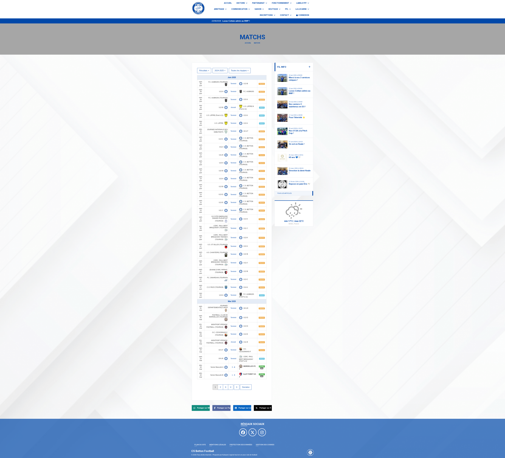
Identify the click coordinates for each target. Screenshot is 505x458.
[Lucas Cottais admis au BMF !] (282, 91)
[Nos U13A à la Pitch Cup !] (282, 131)
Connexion (303, 15)
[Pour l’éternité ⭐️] (282, 118)
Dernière (245, 387)
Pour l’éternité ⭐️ (297, 117)
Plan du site (200, 445)
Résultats (203, 70)
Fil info (281, 67)
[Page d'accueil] (310, 452)
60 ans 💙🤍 (295, 157)
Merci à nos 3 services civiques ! (299, 78)
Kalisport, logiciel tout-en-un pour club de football (239, 455)
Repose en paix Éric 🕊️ (299, 184)
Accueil (228, 3)
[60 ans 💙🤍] (282, 158)
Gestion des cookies (265, 445)
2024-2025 (219, 70)
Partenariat (258, 3)
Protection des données (241, 445)
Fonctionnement (280, 3)
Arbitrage (219, 9)
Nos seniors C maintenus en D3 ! (297, 105)
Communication (239, 9)
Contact (284, 15)
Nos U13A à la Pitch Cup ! (298, 132)
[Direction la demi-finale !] (282, 171)
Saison (258, 9)
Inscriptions (266, 15)
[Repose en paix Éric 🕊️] (282, 184)
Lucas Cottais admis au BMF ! (203, 21)
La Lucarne (301, 9)
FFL (287, 9)
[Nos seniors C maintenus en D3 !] (282, 104)
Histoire (240, 3)
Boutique (273, 9)
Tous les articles (284, 193)
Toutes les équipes (239, 70)
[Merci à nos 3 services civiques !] (282, 78)
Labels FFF (301, 3)
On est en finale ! (296, 144)
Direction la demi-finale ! (299, 171)
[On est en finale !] (282, 144)
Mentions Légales (217, 445)
